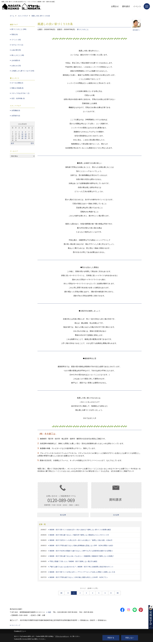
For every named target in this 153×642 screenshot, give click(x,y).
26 (22, 138)
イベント (137, 6)
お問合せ (115, 6)
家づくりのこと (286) (18, 29)
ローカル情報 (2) (17, 83)
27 (25, 138)
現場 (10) (14, 34)
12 (22, 134)
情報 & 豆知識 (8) (17, 88)
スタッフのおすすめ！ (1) (20, 93)
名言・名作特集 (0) (18, 98)
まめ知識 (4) (15, 60)
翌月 (32, 143)
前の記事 (63, 515)
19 (22, 136)
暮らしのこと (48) (17, 55)
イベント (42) (16, 40)
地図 (49, 612)
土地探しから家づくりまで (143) (22, 71)
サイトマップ (15, 625)
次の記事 (116, 515)
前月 (12, 143)
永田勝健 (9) (15, 110)
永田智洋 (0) (15, 116)
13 (25, 134)
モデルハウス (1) (17, 45)
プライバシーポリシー (62, 636)
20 (25, 136)
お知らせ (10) (16, 65)
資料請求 (126, 6)
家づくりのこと (83, 29)
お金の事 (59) (16, 50)
